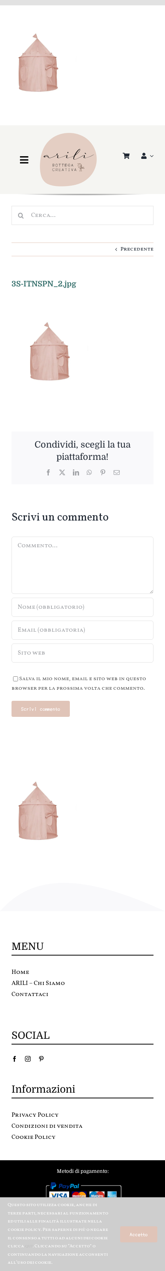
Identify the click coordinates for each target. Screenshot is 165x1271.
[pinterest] (41, 1059)
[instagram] (28, 1059)
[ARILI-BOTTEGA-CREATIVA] (68, 135)
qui (29, 1246)
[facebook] (14, 1059)
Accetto (139, 1234)
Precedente (136, 249)
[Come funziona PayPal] (82, 1183)
